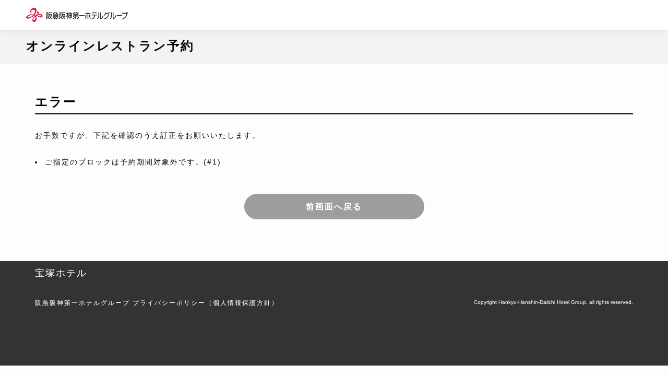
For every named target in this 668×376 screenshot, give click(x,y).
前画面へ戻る (334, 206)
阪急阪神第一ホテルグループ (82, 303)
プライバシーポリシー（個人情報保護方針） (206, 303)
